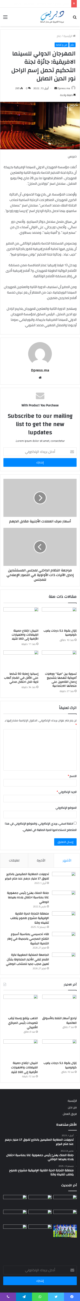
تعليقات (14, 860)
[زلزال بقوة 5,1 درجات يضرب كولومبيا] (59, 617)
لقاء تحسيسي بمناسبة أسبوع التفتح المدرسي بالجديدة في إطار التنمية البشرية (28, 938)
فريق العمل (70, 1114)
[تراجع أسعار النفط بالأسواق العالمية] (59, 1004)
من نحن (72, 1107)
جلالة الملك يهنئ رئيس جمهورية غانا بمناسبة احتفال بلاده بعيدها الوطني (28, 897)
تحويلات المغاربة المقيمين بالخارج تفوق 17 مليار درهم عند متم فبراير (27, 876)
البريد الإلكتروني (67, 791)
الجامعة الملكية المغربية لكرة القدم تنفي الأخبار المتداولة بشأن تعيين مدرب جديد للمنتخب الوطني (27, 959)
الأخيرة (41, 860)
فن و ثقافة (61, 44)
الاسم (72, 775)
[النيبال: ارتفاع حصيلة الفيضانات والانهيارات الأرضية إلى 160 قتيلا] (20, 617)
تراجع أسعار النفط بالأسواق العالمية (59, 1021)
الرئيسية (68, 35)
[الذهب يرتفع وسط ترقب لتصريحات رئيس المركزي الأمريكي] (20, 1004)
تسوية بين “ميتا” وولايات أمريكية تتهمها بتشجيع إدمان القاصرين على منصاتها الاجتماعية (61, 680)
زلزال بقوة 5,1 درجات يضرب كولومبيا (60, 633)
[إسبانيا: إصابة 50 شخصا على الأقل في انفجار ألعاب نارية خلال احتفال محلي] (20, 660)
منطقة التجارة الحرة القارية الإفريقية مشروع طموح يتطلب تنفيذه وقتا (29, 918)
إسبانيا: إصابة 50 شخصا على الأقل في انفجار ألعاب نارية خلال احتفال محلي (21, 678)
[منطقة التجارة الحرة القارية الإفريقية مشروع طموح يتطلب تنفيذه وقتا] (64, 919)
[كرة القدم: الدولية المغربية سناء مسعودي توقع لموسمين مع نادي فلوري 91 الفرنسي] (15, 1216)
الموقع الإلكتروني (66, 807)
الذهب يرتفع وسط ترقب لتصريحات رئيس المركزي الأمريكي (23, 1023)
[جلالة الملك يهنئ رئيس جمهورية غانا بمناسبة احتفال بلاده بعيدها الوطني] (64, 898)
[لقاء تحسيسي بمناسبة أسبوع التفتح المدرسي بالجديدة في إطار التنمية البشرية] (64, 940)
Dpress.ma (64, 88)
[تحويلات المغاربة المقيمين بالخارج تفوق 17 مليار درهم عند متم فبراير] (64, 880)
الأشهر (67, 860)
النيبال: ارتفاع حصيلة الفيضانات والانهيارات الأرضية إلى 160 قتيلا (25, 635)
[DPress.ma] (52, 17)
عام (59, 35)
